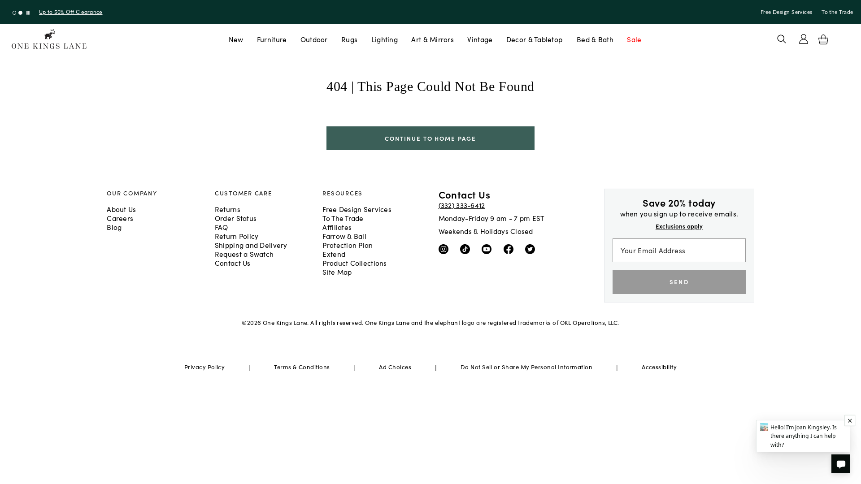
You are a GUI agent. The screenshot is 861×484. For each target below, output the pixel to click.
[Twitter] (532, 248)
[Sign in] (804, 39)
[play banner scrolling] (28, 13)
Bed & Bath (595, 39)
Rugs (349, 39)
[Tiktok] (467, 248)
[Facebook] (510, 248)
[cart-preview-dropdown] (823, 39)
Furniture (272, 39)
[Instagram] (445, 248)
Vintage (479, 39)
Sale (634, 39)
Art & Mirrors (432, 39)
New (236, 39)
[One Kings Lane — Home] (49, 39)
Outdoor (314, 39)
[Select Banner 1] (20, 13)
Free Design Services (787, 12)
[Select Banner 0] (15, 13)
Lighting (384, 39)
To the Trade (837, 12)
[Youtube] (489, 248)
